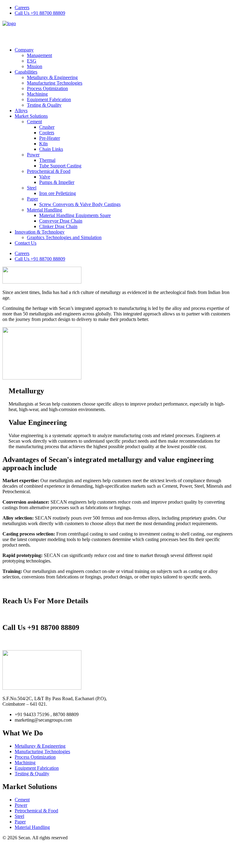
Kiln (43, 143)
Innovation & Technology (40, 232)
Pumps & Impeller (56, 182)
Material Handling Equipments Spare (75, 215)
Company (24, 49)
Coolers (46, 132)
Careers (22, 7)
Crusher (46, 127)
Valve (44, 176)
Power (33, 154)
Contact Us (25, 243)
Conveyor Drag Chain (60, 220)
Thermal (47, 160)
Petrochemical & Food (48, 171)
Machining (37, 94)
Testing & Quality (44, 105)
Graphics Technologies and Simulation (64, 237)
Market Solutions (31, 116)
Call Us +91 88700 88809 (40, 13)
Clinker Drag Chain (58, 226)
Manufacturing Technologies (54, 83)
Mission (34, 66)
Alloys (21, 110)
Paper (32, 198)
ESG (31, 60)
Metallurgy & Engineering (52, 77)
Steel (31, 187)
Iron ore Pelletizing (57, 193)
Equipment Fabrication (49, 99)
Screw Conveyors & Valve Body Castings (80, 204)
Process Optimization (47, 88)
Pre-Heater (49, 138)
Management (39, 55)
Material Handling (44, 209)
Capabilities (26, 71)
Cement (34, 121)
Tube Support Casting (60, 165)
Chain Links (51, 149)
